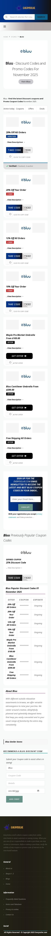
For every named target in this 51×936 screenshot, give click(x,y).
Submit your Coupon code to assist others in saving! (25, 761)
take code (14, 150)
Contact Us (10, 914)
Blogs (8, 879)
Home (8, 884)
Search (41, 17)
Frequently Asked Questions (16, 899)
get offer (18, 355)
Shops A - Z (10, 874)
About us (9, 868)
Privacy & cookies (12, 909)
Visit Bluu (25, 81)
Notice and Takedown (13, 904)
